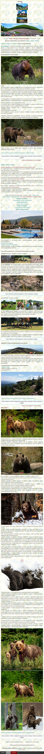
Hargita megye (35, 195)
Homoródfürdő (4, 46)
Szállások (14, 752)
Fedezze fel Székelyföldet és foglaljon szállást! (30, 196)
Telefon (8, 752)
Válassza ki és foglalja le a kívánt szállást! (31, 160)
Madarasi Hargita (6, 367)
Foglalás (3, 752)
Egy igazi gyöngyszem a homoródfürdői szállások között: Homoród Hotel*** (18, 167)
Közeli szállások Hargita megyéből (11, 196)
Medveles (3, 43)
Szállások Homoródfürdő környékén (9, 244)
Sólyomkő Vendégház (19, 178)
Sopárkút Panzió (15, 187)
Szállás (8, 43)
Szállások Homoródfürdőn (7, 243)
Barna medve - (21, 43)
